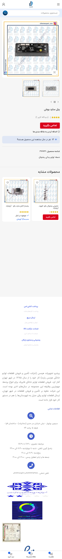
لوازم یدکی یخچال (46, 157)
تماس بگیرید (50, 125)
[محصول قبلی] (58, 102)
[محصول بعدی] (51, 102)
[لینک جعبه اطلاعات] (31, 309)
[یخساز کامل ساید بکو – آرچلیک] (16, 191)
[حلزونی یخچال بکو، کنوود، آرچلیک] (45, 191)
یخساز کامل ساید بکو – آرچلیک (17, 206)
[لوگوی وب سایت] (31, 4)
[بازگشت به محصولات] (54, 102)
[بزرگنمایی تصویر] (54, 72)
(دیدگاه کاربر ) (42, 117)
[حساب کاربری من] (3, 4)
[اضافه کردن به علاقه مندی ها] (37, 182)
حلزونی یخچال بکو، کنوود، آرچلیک (48, 207)
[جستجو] (5, 13)
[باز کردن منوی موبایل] (58, 4)
